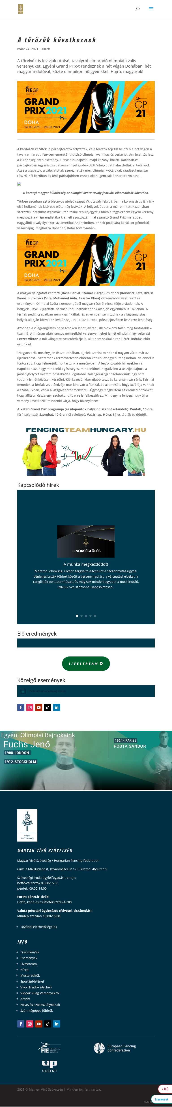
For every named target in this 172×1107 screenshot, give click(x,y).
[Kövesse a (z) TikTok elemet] (47, 707)
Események (28, 958)
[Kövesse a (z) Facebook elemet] (20, 707)
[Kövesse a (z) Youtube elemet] (38, 707)
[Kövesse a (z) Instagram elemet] (29, 707)
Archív (25, 999)
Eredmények (29, 952)
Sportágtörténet (32, 981)
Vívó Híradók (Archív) (36, 987)
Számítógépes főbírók (36, 1010)
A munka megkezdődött (86, 564)
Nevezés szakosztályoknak (40, 1005)
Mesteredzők (30, 975)
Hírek (46, 49)
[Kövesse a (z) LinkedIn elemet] (56, 707)
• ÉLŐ (165, 1089)
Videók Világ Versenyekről (40, 993)
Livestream (84, 663)
